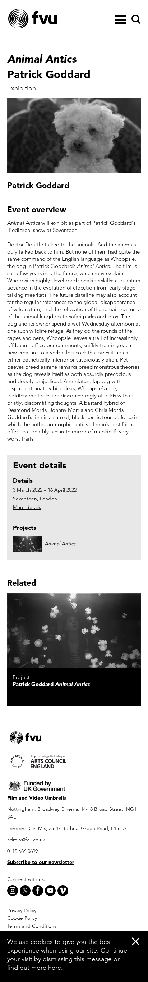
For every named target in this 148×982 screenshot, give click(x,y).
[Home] (50, 19)
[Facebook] (37, 890)
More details (27, 507)
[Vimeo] (62, 890)
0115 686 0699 (22, 851)
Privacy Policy (21, 910)
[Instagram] (12, 890)
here (54, 967)
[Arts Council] (74, 761)
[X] (25, 890)
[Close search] (136, 40)
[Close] (135, 941)
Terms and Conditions (31, 926)
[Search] (135, 19)
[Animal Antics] (74, 630)
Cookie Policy (22, 918)
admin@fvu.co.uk (26, 839)
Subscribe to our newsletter (40, 862)
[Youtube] (50, 890)
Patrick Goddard (51, 684)
